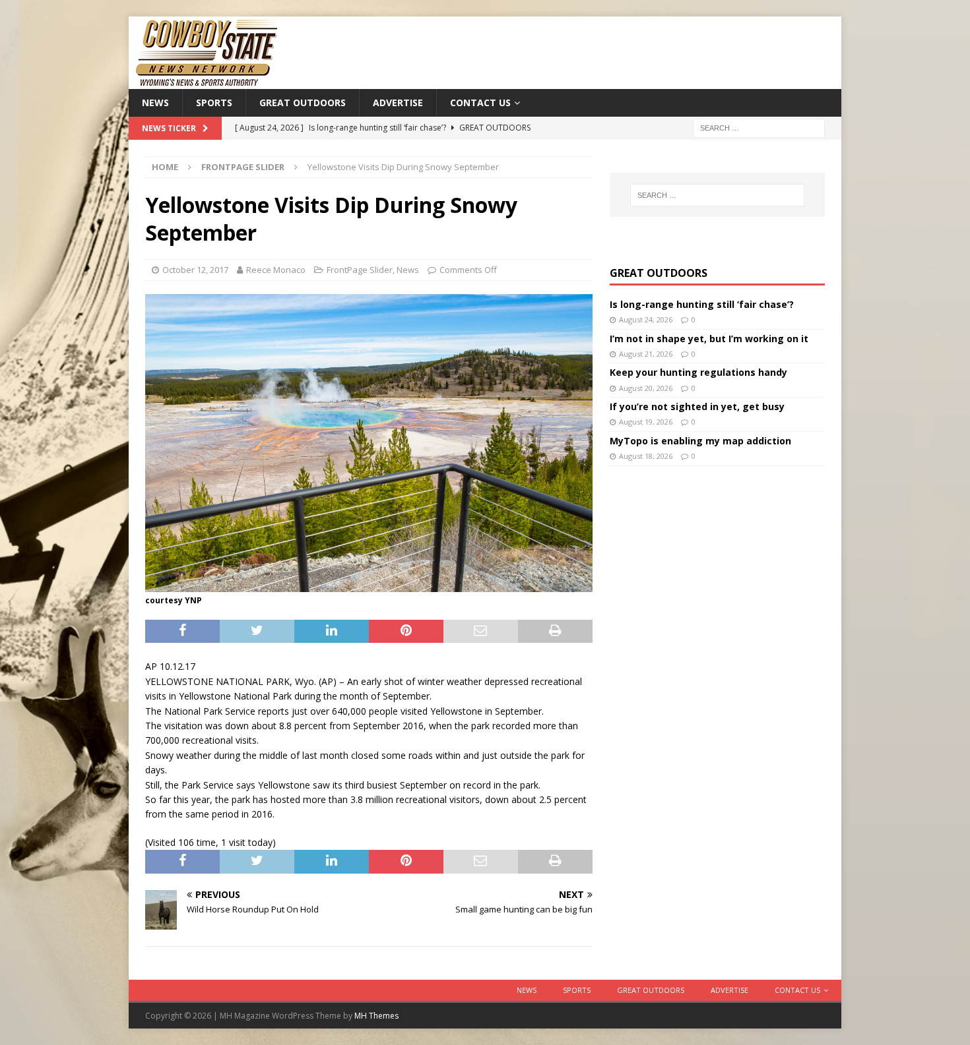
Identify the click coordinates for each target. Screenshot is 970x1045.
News (155, 102)
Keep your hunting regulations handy (698, 372)
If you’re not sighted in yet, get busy (697, 406)
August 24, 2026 (645, 319)
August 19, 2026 (645, 422)
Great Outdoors (302, 102)
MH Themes (376, 1015)
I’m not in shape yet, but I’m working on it (709, 338)
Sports (214, 102)
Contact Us (480, 102)
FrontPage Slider (360, 270)
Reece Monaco (276, 270)
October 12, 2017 (195, 270)
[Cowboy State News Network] (208, 81)
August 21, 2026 (645, 354)
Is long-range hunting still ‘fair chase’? (702, 304)
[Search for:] (759, 127)
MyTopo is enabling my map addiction (700, 440)
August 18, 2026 (645, 456)
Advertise (398, 102)
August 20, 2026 (645, 388)
